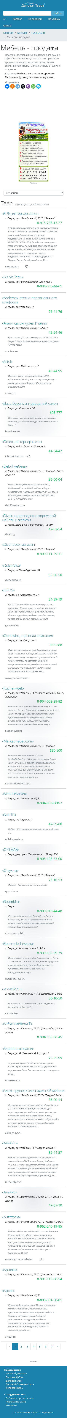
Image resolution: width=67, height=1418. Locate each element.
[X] (23, 86)
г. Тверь (9, 906)
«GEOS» (8, 590)
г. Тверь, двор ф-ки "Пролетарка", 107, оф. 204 (31, 854)
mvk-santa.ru (12, 1080)
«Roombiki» (11, 901)
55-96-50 (55, 575)
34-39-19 (55, 599)
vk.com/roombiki (14, 933)
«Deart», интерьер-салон (22, 441)
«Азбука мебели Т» (17, 1023)
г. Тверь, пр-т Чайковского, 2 (21, 366)
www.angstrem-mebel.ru (19, 1259)
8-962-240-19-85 (49, 1226)
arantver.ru (11, 351)
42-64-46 (55, 332)
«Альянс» (9, 1192)
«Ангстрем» (11, 1216)
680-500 (56, 750)
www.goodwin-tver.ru (17, 678)
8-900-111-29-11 (49, 553)
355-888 (56, 645)
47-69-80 (55, 824)
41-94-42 (55, 451)
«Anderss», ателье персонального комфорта (29, 300)
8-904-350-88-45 (49, 1037)
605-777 (56, 412)
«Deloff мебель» (14, 466)
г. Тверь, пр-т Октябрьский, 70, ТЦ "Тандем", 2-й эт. (34, 1221)
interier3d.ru (12, 266)
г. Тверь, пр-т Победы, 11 (19, 306)
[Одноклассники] (12, 86)
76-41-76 (55, 311)
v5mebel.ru (11, 1013)
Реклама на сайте (16, 1401)
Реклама (33, 183)
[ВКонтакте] (7, 86)
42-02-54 (55, 529)
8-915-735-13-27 (49, 222)
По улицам (54, 19)
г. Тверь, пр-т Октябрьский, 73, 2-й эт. (26, 328)
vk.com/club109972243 (18, 783)
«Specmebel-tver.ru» (18, 943)
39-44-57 (55, 1152)
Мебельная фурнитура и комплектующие (29, 77)
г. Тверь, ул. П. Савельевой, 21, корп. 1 (27, 1053)
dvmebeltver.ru (13, 580)
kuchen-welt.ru (13, 730)
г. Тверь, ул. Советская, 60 (19, 408)
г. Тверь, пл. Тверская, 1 (18, 819)
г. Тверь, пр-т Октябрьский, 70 (22, 798)
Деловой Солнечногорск (20, 1384)
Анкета (7, 25)
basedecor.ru (12, 431)
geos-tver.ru (12, 625)
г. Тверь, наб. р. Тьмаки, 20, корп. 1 (25, 446)
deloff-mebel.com (15, 505)
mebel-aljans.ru (13, 1182)
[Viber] (28, 86)
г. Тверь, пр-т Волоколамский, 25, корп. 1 (28, 281)
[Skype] (38, 86)
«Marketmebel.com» (18, 741)
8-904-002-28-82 (49, 701)
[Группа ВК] (23, 266)
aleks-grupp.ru (13, 1133)
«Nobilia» (9, 814)
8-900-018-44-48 (49, 911)
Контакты (11, 1405)
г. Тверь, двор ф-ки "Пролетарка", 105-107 (29, 524)
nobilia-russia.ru (14, 839)
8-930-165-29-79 (49, 953)
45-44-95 (55, 371)
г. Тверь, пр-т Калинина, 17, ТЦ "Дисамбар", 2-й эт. (33, 1274)
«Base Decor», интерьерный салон (30, 403)
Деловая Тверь (14, 1387)
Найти (58, 13)
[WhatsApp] (33, 86)
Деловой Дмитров (16, 1373)
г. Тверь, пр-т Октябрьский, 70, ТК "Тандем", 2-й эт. (34, 1095)
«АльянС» (9, 1143)
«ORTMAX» (10, 849)
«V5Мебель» (12, 988)
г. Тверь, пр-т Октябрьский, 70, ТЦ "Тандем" (30, 218)
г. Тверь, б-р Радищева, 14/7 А (22, 594)
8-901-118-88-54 (49, 1279)
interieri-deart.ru (14, 456)
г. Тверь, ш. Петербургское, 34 (22, 570)
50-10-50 (55, 998)
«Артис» (8, 1290)
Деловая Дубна (14, 1377)
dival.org (10, 534)
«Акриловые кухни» (18, 1048)
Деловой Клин (14, 1380)
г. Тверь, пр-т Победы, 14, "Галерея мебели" (30, 1147)
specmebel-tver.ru (15, 978)
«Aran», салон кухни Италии (24, 323)
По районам (35, 19)
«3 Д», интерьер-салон (20, 213)
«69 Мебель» (12, 276)
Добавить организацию (20, 1398)
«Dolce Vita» (11, 565)
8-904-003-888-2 (49, 803)
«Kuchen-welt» (13, 688)
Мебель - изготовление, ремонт (35, 73)
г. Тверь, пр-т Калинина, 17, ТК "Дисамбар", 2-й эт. (33, 993)
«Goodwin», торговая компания (27, 635)
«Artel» (7, 361)
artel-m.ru (10, 393)
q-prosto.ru (11, 891)
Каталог (17, 19)
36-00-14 (55, 1099)
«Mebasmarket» (14, 793)
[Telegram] (17, 86)
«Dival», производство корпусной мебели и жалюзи (29, 517)
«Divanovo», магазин (18, 544)
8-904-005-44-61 (49, 286)
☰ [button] (4, 19)
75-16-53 (55, 880)
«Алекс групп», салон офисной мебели (33, 1090)
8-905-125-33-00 (49, 858)
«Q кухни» (10, 870)
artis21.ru (10, 1336)
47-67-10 (55, 1205)
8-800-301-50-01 (49, 1300)
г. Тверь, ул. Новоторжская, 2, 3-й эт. (25, 948)
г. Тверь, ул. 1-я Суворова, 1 (20, 640)
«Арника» (9, 1269)
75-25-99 (55, 1058)
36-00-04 (55, 479)
